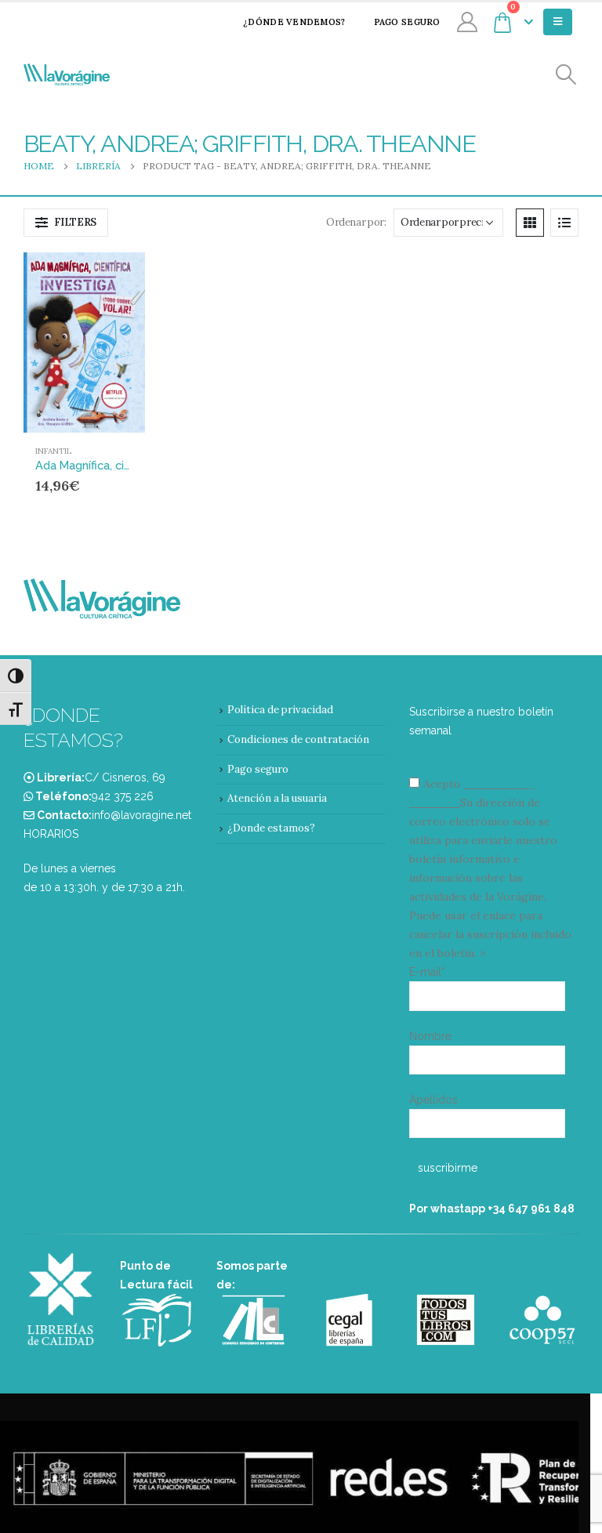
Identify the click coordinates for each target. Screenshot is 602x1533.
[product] (84, 342)
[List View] (564, 222)
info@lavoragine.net (141, 815)
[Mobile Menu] (557, 22)
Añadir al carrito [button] (103, 278)
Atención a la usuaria (277, 798)
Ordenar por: (356, 222)
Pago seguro (407, 21)
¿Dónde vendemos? (294, 21)
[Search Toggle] (566, 74)
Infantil (53, 451)
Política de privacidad (280, 709)
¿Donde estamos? (271, 828)
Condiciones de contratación (298, 739)
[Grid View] (530, 222)
